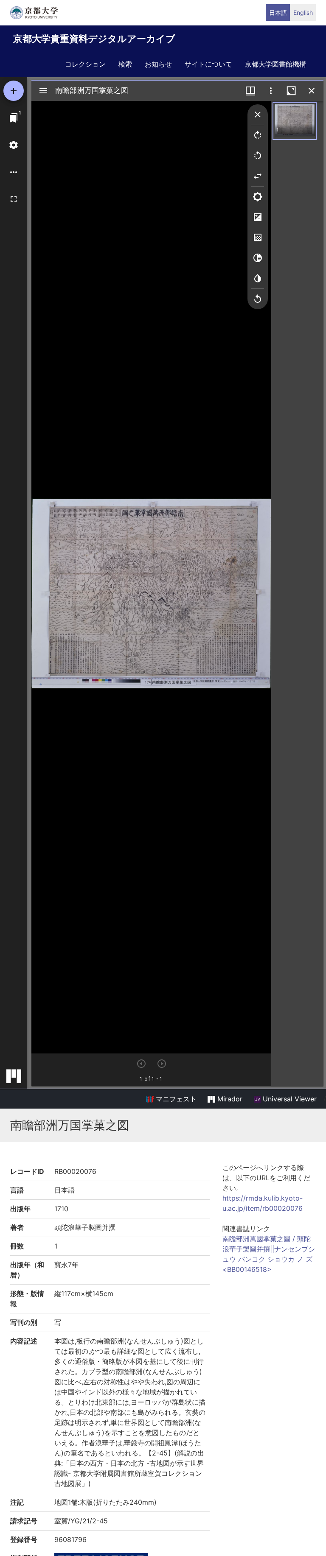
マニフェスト (175, 1099)
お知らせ (158, 64)
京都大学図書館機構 (275, 64)
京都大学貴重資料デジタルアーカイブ (94, 38)
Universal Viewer (289, 1099)
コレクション (85, 64)
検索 (125, 64)
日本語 (278, 12)
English (303, 12)
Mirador (228, 1099)
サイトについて (208, 64)
